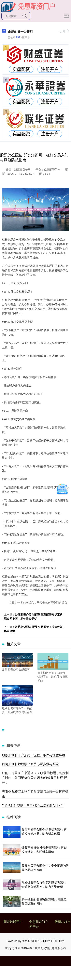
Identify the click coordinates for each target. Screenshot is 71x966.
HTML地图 (57, 941)
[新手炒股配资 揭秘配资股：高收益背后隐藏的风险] (12, 901)
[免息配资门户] (28, 7)
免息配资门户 (38, 921)
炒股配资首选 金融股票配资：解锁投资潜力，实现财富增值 (44, 849)
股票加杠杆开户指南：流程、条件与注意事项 (33, 755)
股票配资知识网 (44, 948)
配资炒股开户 (13, 921)
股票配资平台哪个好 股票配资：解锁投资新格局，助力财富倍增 (44, 831)
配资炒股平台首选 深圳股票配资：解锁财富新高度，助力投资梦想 (44, 884)
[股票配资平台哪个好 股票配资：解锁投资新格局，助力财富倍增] (12, 832)
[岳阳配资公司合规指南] (17, 659)
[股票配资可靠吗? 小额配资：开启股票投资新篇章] (17, 695)
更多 (62, 31)
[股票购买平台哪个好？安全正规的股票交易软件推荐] (12, 867)
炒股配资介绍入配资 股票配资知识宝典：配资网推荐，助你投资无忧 (34, 616)
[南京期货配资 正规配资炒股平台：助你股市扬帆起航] (52, 661)
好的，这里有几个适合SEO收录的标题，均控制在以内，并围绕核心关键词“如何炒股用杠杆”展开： (35, 777)
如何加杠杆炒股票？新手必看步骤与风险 (30, 764)
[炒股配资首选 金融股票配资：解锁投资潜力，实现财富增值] (12, 850)
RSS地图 (44, 941)
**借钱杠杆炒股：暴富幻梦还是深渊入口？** (33, 805)
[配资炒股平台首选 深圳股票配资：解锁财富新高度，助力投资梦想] (12, 884)
